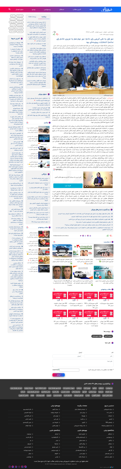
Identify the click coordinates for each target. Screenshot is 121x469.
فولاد (111, 447)
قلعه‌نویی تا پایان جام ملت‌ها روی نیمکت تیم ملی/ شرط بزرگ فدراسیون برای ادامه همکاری (16, 136)
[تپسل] (54, 170)
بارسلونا (101, 392)
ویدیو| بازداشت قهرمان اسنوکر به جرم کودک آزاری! (16, 315)
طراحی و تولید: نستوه (105, 467)
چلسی (87, 395)
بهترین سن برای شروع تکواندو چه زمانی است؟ (38, 193)
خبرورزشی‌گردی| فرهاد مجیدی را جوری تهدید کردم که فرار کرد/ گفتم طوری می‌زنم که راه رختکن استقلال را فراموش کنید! (16, 168)
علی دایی (56, 419)
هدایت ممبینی (65, 392)
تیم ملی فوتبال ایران (16, 388)
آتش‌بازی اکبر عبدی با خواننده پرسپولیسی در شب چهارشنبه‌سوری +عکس (39, 109)
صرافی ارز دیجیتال (19, 28)
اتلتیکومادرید (55, 437)
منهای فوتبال (19, 9)
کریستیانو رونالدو (80, 437)
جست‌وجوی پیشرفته (107, 426)
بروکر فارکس (20, 22)
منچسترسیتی (57, 395)
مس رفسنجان (108, 453)
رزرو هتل (11, 28)
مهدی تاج (56, 416)
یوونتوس (29, 457)
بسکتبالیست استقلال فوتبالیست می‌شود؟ (16, 297)
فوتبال (105, 32)
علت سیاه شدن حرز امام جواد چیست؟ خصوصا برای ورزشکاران (38, 218)
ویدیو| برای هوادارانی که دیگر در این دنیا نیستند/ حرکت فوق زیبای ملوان (16, 302)
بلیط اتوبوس (20, 31)
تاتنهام (56, 453)
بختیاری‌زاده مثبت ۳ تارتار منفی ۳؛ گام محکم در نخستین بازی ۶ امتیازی (16, 320)
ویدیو (33, 9)
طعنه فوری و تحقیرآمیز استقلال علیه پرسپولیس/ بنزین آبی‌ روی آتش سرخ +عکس (89, 219)
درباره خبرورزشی (108, 409)
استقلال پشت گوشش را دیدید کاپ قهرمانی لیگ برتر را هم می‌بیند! (37, 57)
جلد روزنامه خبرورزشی (79, 426)
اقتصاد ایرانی (12, 31)
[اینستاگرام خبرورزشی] (9, 467)
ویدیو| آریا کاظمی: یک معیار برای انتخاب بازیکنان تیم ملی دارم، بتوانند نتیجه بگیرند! (16, 203)
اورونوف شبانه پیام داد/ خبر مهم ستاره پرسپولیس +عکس (16, 64)
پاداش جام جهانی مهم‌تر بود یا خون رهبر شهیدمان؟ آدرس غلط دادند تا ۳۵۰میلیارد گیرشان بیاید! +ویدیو (84, 214)
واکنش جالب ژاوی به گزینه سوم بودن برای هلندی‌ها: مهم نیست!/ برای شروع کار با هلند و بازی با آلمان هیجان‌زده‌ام (16, 120)
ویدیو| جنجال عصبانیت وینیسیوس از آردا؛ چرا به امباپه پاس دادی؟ (16, 229)
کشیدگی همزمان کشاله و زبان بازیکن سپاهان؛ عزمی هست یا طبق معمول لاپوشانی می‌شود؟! (88, 225)
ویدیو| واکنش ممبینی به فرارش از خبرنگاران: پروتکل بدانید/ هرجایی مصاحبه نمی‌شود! (16, 90)
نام (112, 352)
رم (30, 440)
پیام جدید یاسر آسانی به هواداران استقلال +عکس (16, 247)
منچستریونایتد (27, 450)
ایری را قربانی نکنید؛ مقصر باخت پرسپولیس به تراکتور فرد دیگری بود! (36, 33)
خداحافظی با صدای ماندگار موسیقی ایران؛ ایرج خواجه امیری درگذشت (38, 99)
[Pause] (85, 186)
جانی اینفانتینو (46, 392)
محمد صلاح (82, 440)
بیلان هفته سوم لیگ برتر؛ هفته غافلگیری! (16, 104)
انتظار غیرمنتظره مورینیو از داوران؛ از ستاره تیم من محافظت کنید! (16, 129)
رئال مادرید (56, 392)
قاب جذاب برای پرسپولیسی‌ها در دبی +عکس (17, 291)
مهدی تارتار (87, 388)
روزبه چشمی (92, 392)
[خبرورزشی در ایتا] (22, 467)
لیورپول (49, 395)
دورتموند (29, 434)
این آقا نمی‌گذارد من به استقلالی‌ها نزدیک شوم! (16, 184)
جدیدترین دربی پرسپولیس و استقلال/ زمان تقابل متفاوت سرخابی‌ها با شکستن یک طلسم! (16, 327)
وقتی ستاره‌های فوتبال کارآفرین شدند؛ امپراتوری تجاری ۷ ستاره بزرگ (93, 222)
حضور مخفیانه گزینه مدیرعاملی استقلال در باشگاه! (16, 285)
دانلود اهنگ (20, 25)
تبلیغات (110, 416)
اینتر (57, 440)
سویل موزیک (12, 22)
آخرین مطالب (77, 9)
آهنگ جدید (13, 19)
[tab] (44, 17)
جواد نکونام (109, 392)
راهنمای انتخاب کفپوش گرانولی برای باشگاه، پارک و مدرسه (39, 204)
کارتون (83, 422)
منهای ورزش (42, 94)
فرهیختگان (107, 95)
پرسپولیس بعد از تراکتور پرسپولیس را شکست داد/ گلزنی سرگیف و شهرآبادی (16, 240)
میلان (29, 453)
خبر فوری (13, 16)
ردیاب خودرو (20, 19)
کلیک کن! (68, 186)
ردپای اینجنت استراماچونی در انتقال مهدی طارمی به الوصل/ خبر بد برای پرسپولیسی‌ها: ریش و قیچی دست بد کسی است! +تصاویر (84, 228)
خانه (91, 9)
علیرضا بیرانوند (29, 388)
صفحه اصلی (110, 32)
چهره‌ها (83, 416)
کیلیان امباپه (82, 434)
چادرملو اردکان (76, 392)
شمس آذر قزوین (23, 395)
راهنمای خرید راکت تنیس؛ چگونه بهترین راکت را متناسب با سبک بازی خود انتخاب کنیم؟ (37, 198)
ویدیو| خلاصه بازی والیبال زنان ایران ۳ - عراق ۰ (16, 210)
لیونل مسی (82, 453)
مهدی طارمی (55, 426)
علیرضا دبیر (55, 422)
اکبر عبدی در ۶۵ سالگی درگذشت (39, 112)
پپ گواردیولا (82, 447)
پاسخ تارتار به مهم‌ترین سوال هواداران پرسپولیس (36, 68)
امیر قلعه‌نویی (27, 416)
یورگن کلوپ (82, 444)
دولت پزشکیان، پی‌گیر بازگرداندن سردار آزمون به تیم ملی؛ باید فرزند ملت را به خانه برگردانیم (37, 63)
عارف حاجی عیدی (107, 395)
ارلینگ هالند (82, 457)
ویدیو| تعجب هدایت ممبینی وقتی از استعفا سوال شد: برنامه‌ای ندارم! (16, 57)
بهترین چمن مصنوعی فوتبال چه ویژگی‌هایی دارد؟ (40, 179)
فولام (32, 395)
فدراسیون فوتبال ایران (54, 388)
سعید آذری (108, 336)
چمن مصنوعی (20, 16)
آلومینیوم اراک (40, 395)
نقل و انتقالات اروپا (41, 388)
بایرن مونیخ (55, 447)
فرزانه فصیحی (27, 412)
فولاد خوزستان (97, 336)
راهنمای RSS (109, 422)
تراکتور (94, 388)
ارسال (58, 375)
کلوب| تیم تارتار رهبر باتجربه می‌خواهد (16, 149)
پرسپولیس (47, 9)
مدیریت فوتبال (98, 32)
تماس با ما (109, 412)
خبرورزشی (106, 9)
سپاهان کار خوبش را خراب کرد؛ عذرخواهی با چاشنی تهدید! (17, 51)
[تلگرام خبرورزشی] (12, 467)
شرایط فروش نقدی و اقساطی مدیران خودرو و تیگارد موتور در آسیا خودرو (38, 209)
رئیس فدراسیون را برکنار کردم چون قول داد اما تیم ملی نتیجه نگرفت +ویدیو (91, 216)
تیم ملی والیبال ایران (33, 392)
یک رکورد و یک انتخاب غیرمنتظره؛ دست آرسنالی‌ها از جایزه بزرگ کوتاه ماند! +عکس (16, 81)
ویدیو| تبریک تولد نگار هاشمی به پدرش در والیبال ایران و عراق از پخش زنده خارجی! (16, 177)
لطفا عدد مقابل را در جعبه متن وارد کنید (100, 370)
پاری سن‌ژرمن (54, 450)
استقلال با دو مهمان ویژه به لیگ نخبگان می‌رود (16, 215)
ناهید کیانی (28, 419)
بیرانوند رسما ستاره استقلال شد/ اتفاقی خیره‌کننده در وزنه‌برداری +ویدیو (17, 221)
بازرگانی (44, 174)
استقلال (61, 9)
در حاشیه (82, 419)
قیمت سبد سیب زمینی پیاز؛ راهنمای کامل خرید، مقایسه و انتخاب (37, 213)
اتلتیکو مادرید (68, 395)
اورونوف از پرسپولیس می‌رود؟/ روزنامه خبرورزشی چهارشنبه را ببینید (16, 44)
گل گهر (84, 392)
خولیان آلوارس (96, 395)
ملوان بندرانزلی (108, 457)
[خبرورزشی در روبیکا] (19, 467)
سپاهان (79, 388)
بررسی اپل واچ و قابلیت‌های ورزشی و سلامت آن (38, 188)
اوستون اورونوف (78, 395)
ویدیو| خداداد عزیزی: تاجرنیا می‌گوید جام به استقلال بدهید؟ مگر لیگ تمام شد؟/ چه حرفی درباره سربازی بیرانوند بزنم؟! (36, 75)
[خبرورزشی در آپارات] (16, 467)
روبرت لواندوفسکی (80, 450)
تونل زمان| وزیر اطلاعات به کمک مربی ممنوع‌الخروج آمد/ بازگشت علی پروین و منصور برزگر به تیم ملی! (16, 98)
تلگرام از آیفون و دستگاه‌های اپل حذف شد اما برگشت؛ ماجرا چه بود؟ (38, 104)
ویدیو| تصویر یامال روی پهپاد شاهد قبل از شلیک (39, 116)
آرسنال (23, 392)
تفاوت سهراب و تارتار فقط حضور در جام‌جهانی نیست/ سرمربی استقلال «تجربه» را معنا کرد (37, 39)
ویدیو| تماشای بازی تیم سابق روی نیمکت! (16, 234)
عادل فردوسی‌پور (27, 409)
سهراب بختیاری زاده (68, 388)
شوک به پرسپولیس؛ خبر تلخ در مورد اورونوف (36, 44)
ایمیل (80, 352)
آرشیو (110, 419)
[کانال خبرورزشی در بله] (25, 467)
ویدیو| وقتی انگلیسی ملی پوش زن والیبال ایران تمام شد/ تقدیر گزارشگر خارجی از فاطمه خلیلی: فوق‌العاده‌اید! (16, 72)
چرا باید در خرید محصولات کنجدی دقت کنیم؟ (38, 184)
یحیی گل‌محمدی (27, 422)
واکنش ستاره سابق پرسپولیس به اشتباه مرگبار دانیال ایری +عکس (16, 309)
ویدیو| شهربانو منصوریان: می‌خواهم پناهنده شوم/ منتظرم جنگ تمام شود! (16, 111)
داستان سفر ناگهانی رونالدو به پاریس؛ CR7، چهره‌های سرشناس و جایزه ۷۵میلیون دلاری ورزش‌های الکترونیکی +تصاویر (36, 83)
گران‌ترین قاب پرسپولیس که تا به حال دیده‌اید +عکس (17, 143)
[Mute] (88, 186)
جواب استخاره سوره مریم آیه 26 (40, 222)
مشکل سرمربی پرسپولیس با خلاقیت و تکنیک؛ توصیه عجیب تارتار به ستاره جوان (16, 265)
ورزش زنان (82, 412)
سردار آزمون (55, 409)
